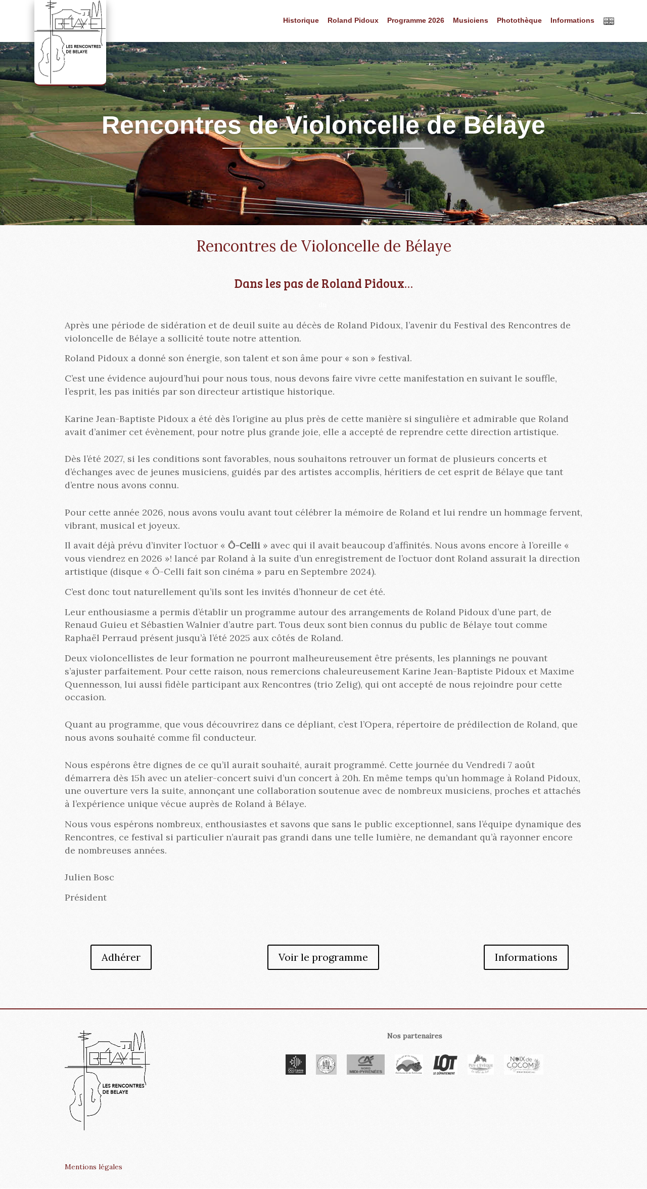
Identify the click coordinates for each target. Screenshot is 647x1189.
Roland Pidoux (353, 20)
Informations (572, 20)
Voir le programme (323, 957)
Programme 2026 (415, 20)
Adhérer (121, 957)
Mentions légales (93, 1166)
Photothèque (519, 20)
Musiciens (470, 20)
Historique (301, 20)
